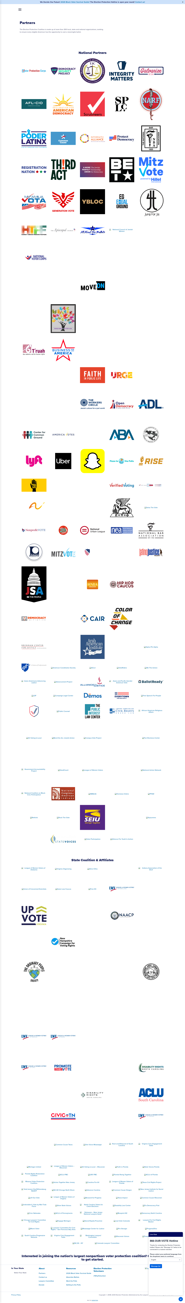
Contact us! (140, 2)
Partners (42, 1273)
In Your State (17, 1268)
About (42, 1268)
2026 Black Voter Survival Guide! (75, 2)
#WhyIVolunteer (100, 1276)
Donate (41, 1285)
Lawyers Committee (46, 1281)
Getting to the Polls (73, 1285)
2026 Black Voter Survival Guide (78, 1273)
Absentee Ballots (72, 1277)
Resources (71, 1268)
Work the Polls (71, 1281)
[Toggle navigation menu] (20, 9)
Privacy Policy (16, 1295)
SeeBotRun (95, 1300)
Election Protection (37, 9)
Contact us (43, 1277)
